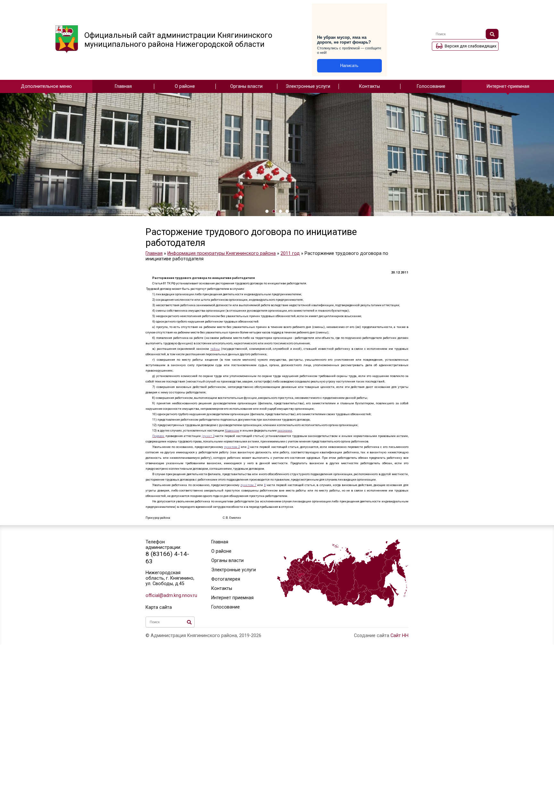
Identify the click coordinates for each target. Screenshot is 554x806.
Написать (349, 65)
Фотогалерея (225, 579)
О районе (185, 86)
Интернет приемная (232, 597)
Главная (123, 86)
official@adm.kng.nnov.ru (170, 595)
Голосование (431, 86)
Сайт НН (399, 635)
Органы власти (246, 86)
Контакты (369, 86)
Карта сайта (159, 607)
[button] (267, 211)
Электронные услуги (308, 86)
